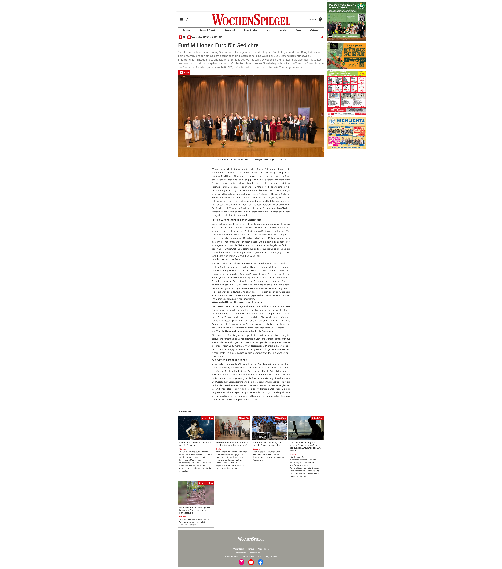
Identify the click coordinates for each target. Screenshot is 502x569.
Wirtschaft (314, 30)
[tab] (184, 72)
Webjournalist (271, 556)
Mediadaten (263, 549)
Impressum (255, 552)
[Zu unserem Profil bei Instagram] (241, 562)
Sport (298, 30)
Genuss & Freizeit (207, 30)
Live (268, 30)
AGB (265, 552)
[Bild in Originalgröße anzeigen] (251, 116)
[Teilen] (322, 37)
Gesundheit (230, 30)
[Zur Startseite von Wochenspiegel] (251, 19)
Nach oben (186, 411)
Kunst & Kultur (251, 30)
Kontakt (251, 549)
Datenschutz (240, 552)
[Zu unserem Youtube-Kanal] (251, 562)
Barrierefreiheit (232, 556)
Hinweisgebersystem (252, 556)
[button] (181, 19)
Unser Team (238, 549)
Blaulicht (186, 30)
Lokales (283, 30)
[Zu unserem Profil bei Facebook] (260, 562)
